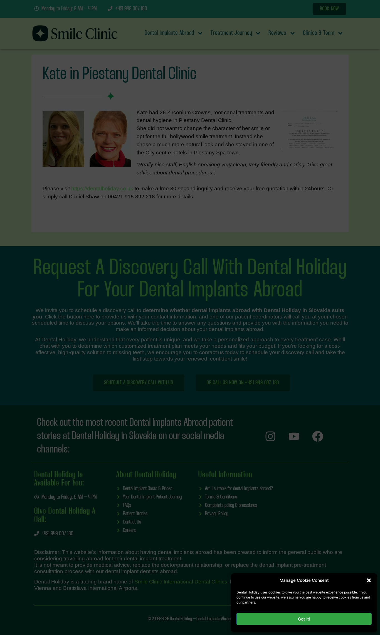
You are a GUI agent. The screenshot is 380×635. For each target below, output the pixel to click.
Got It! (304, 619)
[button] (369, 580)
